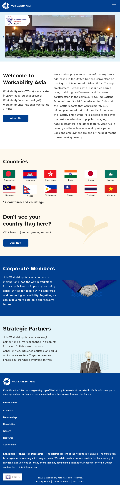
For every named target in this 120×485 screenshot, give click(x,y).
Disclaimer (78, 481)
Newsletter (9, 424)
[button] (3, 37)
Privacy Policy (43, 481)
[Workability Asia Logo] (16, 5)
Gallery (7, 431)
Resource (8, 437)
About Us (8, 410)
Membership (10, 417)
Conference (9, 444)
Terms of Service (61, 481)
